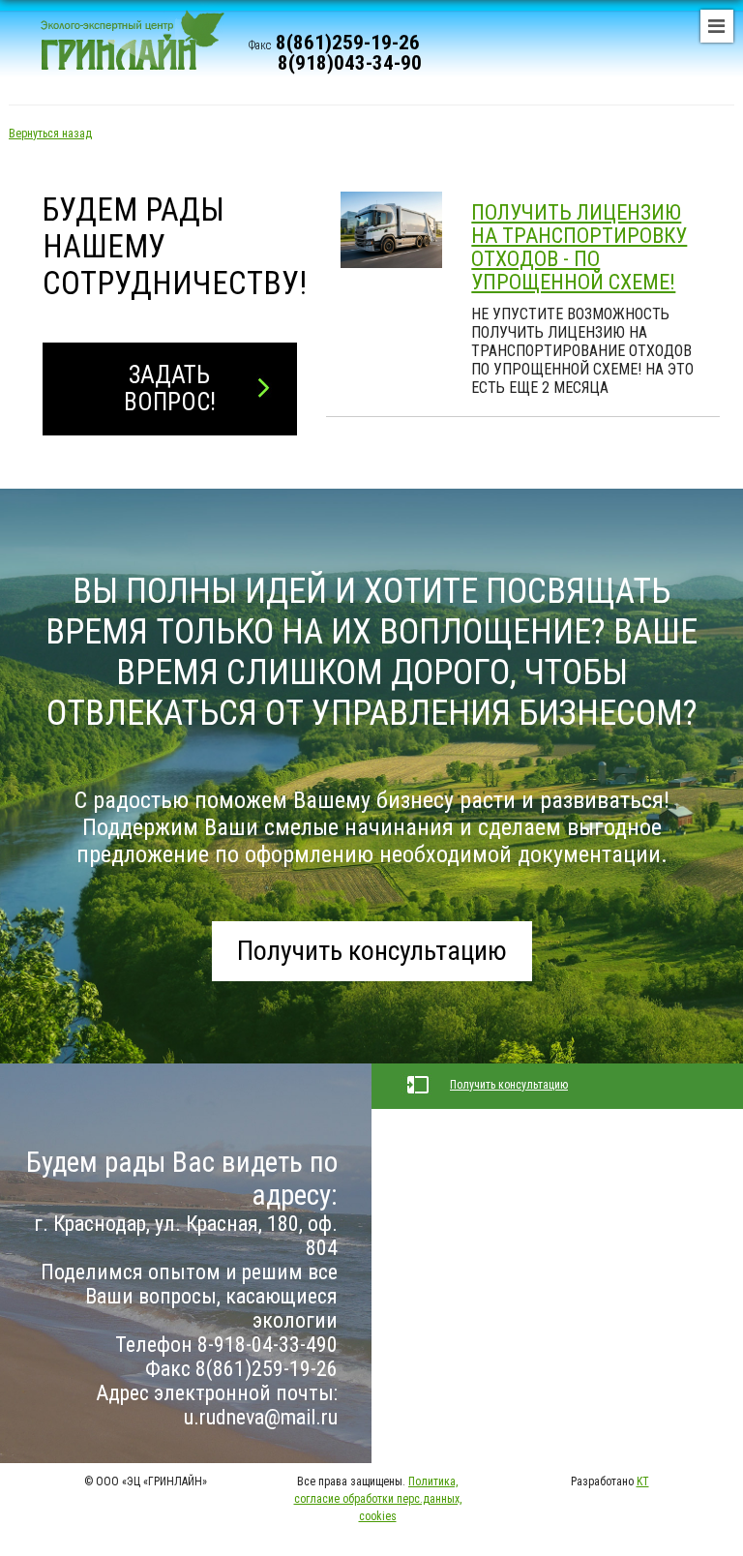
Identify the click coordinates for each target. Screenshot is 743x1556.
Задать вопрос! (170, 388)
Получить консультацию (372, 951)
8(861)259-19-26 (348, 42)
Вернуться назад (50, 133)
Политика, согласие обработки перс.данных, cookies (377, 1499)
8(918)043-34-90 (350, 63)
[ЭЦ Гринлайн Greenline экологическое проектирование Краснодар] (124, 48)
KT (643, 1481)
